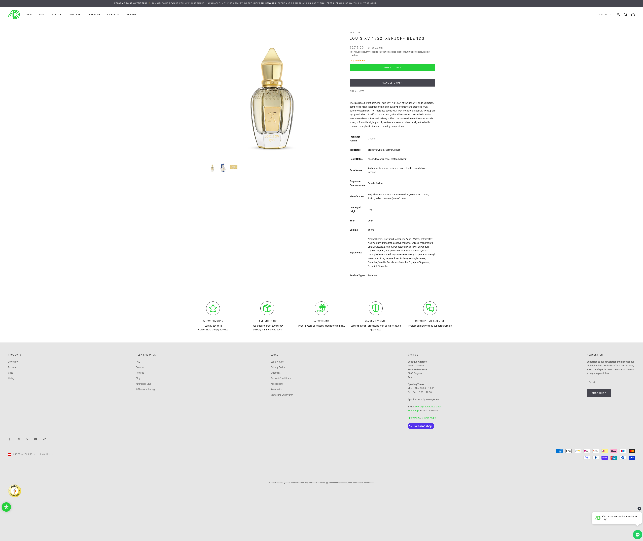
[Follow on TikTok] (44, 439)
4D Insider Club (143, 383)
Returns (140, 372)
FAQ (138, 361)
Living (11, 378)
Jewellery (75, 14)
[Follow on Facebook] (9, 439)
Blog (138, 378)
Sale (42, 14)
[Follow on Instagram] (18, 439)
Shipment (275, 372)
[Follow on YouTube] (36, 439)
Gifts (10, 372)
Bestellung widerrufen (282, 395)
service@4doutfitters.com (428, 406)
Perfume (94, 14)
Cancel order (392, 83)
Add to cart (392, 67)
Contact (140, 367)
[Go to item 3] (233, 167)
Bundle (56, 14)
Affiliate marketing (145, 389)
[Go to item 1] (212, 167)
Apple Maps (414, 417)
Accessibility (277, 383)
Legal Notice (277, 361)
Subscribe (599, 393)
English (603, 14)
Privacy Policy (278, 367)
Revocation (276, 389)
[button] (6, 507)
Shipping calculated (418, 52)
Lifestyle (113, 14)
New (29, 14)
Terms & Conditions (281, 378)
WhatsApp (413, 410)
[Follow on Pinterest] (27, 439)
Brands (131, 14)
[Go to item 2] (223, 167)
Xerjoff (355, 32)
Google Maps (429, 417)
